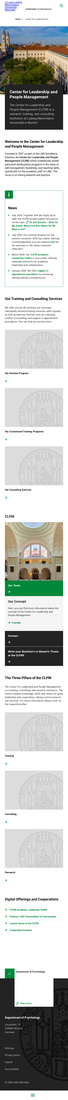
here (52, 242)
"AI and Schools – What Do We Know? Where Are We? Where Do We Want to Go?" (35, 226)
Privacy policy (12, 1055)
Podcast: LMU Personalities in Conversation (33, 916)
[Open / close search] (61, 5)
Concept (16, 622)
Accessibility (12, 1069)
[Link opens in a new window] (34, 988)
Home (18, 19)
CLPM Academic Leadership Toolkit (28, 909)
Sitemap (9, 1048)
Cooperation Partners (21, 930)
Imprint (9, 1062)
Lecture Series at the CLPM (24, 923)
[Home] (10, 973)
